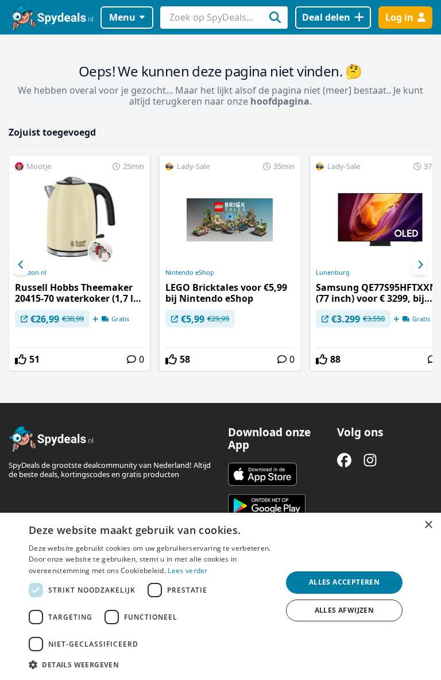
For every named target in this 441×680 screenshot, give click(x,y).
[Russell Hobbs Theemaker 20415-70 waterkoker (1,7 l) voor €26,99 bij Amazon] (79, 263)
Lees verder (187, 570)
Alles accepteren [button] (344, 582)
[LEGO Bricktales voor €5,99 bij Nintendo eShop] (230, 263)
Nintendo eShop (189, 272)
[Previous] (21, 265)
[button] (151, 664)
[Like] (20, 359)
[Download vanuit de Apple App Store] (262, 474)
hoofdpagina (280, 101)
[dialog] (220, 596)
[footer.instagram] (370, 460)
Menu (122, 17)
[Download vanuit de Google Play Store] (266, 505)
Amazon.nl (31, 272)
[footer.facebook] (344, 460)
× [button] (428, 525)
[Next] (420, 265)
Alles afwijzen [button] (344, 610)
